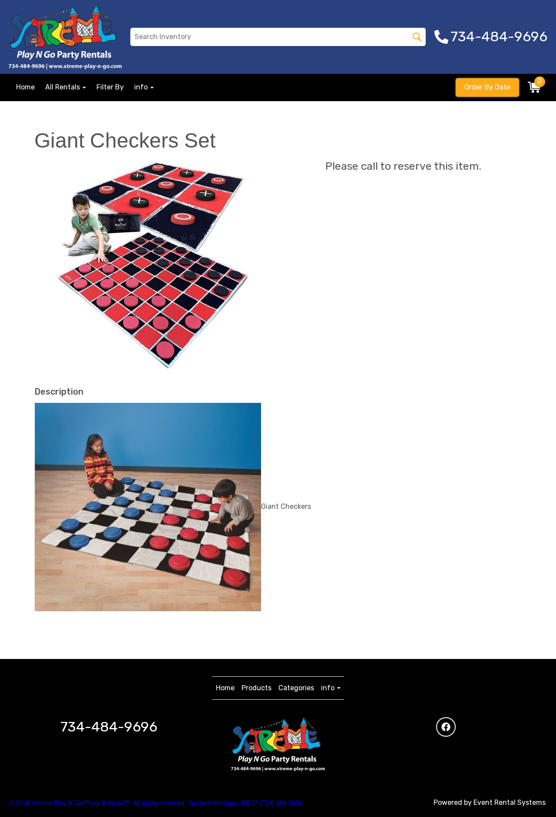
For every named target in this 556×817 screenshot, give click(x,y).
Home (25, 87)
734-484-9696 (108, 726)
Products (256, 688)
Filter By (110, 87)
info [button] (141, 87)
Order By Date (487, 87)
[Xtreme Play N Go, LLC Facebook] (446, 727)
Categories (296, 688)
